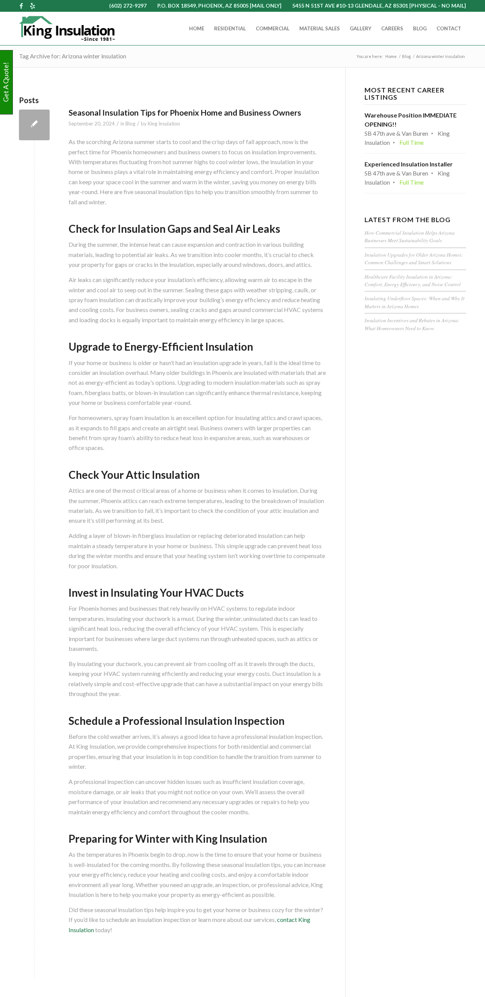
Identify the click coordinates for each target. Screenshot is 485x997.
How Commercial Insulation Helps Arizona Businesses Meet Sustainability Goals (410, 236)
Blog (130, 124)
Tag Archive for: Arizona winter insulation (72, 56)
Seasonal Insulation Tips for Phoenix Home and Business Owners (185, 112)
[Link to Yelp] (32, 5)
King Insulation (164, 124)
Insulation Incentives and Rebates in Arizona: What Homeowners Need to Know (412, 324)
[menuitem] (196, 28)
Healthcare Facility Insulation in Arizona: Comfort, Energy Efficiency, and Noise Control (413, 280)
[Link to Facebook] (21, 5)
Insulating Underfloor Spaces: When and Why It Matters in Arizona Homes (415, 302)
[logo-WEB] (67, 28)
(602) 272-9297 (128, 5)
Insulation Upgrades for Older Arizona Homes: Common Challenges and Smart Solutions (414, 258)
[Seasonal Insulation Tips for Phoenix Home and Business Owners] (34, 125)
